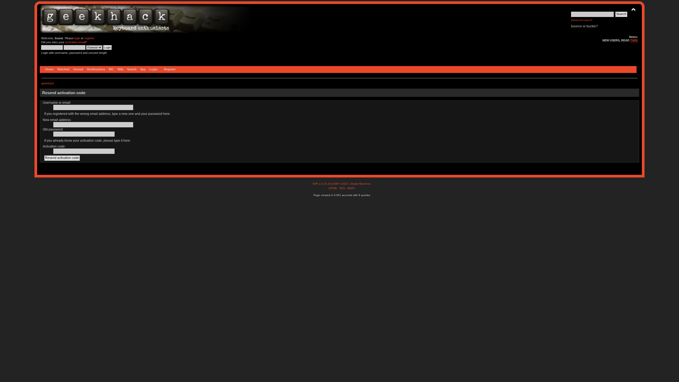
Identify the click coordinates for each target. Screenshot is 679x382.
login (77, 38)
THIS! (634, 40)
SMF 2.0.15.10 (322, 183)
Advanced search (582, 20)
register (89, 38)
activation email (75, 42)
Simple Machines (360, 183)
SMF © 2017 (341, 183)
